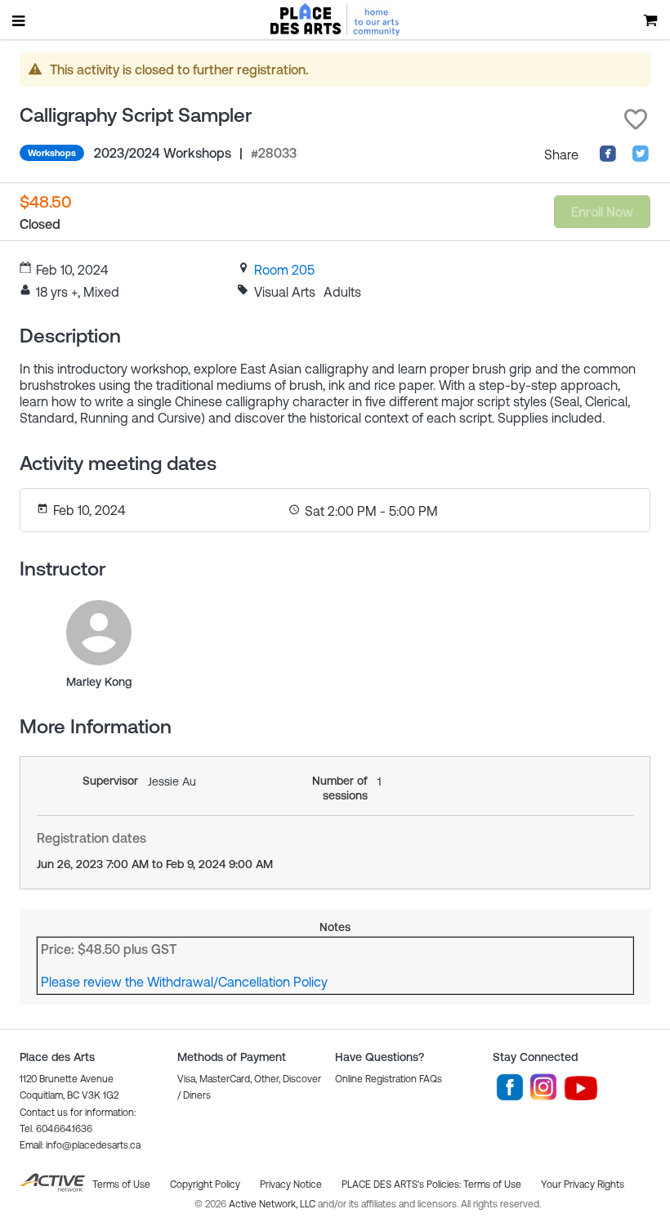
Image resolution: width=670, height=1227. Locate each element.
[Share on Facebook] (608, 157)
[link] (284, 269)
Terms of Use (492, 1184)
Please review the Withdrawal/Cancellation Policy (184, 981)
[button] (635, 119)
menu (19, 20)
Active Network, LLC (273, 1204)
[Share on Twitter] (640, 157)
